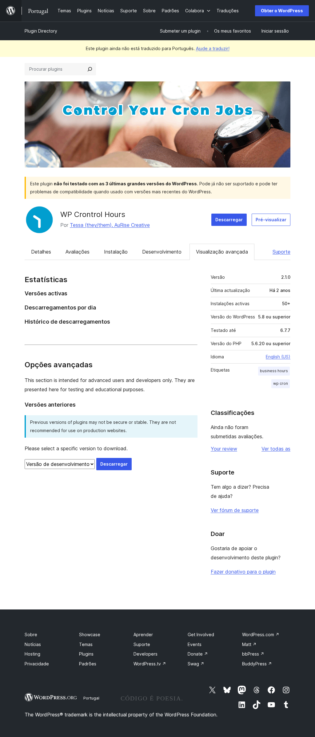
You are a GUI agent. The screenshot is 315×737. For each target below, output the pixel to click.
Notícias (33, 644)
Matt (249, 644)
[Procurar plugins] (90, 69)
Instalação (116, 252)
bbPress (253, 653)
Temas (86, 644)
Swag (196, 663)
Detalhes (41, 252)
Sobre (31, 634)
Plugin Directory (41, 31)
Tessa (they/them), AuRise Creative (110, 225)
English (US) (278, 356)
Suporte (281, 252)
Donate (198, 653)
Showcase (89, 634)
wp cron (280, 383)
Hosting (32, 653)
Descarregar (229, 219)
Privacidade (37, 663)
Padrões (87, 663)
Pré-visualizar (271, 219)
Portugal (91, 698)
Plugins (86, 653)
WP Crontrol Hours (92, 214)
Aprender (143, 634)
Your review (224, 449)
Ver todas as (275, 449)
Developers (146, 653)
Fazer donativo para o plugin (243, 572)
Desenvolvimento (161, 252)
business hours (274, 370)
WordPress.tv (150, 663)
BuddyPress (257, 663)
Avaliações (78, 252)
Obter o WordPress (282, 10)
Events (194, 644)
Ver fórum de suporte (235, 510)
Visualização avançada (222, 252)
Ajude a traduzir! (212, 48)
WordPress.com (260, 634)
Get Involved (201, 634)
